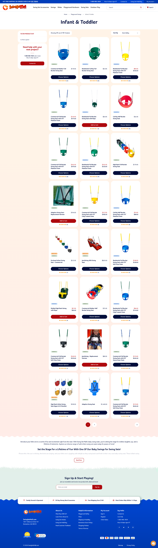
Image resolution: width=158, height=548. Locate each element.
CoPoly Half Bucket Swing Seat (119, 117)
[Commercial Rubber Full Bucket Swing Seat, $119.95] (63, 51)
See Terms (34, 1)
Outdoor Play (95, 7)
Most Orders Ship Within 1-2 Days (126, 500)
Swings (53, 7)
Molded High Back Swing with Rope (58, 309)
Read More (79, 460)
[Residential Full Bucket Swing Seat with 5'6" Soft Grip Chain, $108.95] (125, 243)
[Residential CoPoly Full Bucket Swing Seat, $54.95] (94, 51)
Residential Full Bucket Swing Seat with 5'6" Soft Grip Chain (120, 262)
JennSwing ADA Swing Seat (89, 261)
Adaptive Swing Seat (88, 404)
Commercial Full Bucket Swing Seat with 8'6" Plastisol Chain (58, 166)
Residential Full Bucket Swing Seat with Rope (89, 117)
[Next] (137, 424)
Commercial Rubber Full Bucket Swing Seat (58, 69)
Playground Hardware (71, 7)
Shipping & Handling (84, 519)
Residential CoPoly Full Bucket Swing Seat (89, 69)
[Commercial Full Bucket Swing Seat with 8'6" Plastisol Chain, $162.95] (63, 147)
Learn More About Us (62, 517)
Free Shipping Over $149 (96, 500)
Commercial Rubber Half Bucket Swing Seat (89, 309)
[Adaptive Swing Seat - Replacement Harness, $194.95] (63, 195)
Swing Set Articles (61, 519)
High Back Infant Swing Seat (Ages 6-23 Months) (58, 405)
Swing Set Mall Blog (136, 1)
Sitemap (120, 545)
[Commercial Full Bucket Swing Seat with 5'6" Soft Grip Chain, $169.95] (63, 339)
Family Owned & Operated (34, 500)
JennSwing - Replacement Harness (90, 357)
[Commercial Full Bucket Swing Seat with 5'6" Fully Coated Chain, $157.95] (94, 195)
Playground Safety (83, 514)
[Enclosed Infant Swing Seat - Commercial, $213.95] (63, 243)
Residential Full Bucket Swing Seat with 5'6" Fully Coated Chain (120, 310)
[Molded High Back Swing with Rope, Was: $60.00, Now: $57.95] (63, 291)
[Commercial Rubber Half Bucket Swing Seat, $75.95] (94, 291)
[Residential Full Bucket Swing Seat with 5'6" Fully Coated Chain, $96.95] (125, 291)
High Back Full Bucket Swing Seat (120, 165)
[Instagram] (133, 527)
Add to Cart (94, 125)
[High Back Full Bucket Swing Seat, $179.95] (125, 147)
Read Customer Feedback (63, 525)
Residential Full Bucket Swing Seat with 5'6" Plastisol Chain (120, 70)
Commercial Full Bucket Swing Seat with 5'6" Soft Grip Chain (58, 358)
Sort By (115, 33)
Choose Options (63, 77)
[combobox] (123, 7)
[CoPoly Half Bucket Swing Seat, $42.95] (125, 99)
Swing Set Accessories (41, 7)
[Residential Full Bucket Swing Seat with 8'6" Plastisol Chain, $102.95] (94, 147)
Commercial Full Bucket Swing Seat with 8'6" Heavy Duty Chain (120, 358)
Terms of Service (83, 528)
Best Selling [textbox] (125, 33)
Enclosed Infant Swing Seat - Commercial (58, 261)
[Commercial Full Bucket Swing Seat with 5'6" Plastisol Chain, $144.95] (63, 99)
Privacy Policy (131, 545)
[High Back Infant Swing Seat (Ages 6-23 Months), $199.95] (63, 387)
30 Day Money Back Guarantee (65, 500)
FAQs (80, 517)
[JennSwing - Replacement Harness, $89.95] (94, 339)
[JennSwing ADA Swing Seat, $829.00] (94, 243)
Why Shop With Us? (61, 514)
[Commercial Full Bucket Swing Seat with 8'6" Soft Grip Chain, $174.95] (125, 387)
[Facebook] (119, 527)
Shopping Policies (83, 525)
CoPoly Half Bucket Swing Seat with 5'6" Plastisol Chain (119, 214)
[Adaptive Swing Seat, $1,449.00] (94, 387)
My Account (150, 1)
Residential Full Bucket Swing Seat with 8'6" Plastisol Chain (89, 166)
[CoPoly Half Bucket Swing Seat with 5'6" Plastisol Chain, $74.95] (125, 195)
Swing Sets (85, 7)
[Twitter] (124, 527)
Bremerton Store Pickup (85, 522)
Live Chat (120, 517)
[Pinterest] (128, 527)
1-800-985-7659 (95, 1)
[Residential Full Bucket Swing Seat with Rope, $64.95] (94, 99)
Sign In (103, 514)
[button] (40, 536)
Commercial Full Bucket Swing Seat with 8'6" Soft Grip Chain (120, 406)
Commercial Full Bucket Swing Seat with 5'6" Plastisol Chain (58, 118)
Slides (60, 7)
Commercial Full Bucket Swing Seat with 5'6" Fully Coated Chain (89, 214)
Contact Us (124, 1)
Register (103, 517)
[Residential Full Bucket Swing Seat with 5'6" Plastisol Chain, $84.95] (125, 51)
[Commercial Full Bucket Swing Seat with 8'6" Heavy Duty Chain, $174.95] (125, 339)
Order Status (104, 519)
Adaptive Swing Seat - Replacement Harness (58, 213)
